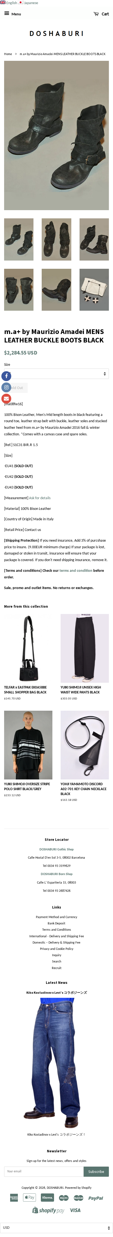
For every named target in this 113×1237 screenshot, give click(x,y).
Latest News (56, 982)
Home (8, 54)
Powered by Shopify (78, 1188)
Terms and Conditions (56, 930)
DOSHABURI (55, 1188)
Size (7, 365)
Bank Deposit (56, 923)
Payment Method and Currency (56, 917)
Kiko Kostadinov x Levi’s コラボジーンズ (56, 992)
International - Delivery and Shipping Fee (56, 936)
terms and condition (76, 571)
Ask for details (39, 498)
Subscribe (96, 1171)
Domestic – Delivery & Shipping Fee (56, 942)
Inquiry (56, 955)
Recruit (56, 968)
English (11, 3)
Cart (105, 14)
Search (56, 961)
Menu (16, 14)
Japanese (31, 3)
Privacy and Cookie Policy (56, 949)
